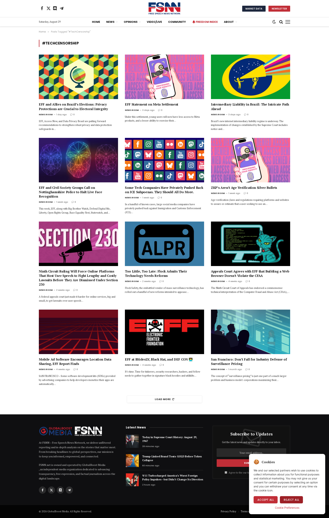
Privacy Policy (228, 511)
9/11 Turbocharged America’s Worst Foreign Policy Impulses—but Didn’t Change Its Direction (172, 477)
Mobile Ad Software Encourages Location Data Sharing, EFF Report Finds (75, 361)
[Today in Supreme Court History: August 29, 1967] (132, 441)
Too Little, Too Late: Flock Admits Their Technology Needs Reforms (156, 273)
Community (177, 22)
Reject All (291, 500)
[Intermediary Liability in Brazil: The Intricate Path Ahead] (250, 77)
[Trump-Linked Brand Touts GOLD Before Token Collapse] (132, 460)
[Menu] (287, 22)
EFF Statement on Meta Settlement (151, 104)
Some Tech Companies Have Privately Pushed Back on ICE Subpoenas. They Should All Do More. (164, 189)
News (110, 22)
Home (96, 22)
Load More (163, 399)
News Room (46, 114)
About (229, 22)
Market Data (253, 8)
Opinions (130, 22)
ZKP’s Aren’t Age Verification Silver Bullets (244, 187)
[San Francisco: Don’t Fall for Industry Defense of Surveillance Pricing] (250, 332)
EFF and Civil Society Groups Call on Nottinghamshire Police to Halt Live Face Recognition (70, 192)
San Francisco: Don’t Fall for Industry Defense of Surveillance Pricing (249, 361)
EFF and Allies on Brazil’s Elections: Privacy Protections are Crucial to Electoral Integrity (73, 106)
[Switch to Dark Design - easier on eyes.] (274, 22)
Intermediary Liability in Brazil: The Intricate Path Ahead (250, 106)
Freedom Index (207, 22)
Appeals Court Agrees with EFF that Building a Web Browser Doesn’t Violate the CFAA (250, 273)
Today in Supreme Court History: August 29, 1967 (169, 439)
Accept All (265, 500)
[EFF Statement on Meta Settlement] (164, 77)
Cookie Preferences (287, 507)
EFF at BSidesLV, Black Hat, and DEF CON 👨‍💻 (159, 359)
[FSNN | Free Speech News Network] (164, 8)
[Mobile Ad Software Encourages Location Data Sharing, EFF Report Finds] (78, 332)
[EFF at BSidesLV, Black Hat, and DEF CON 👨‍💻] (164, 332)
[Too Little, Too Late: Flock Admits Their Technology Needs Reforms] (164, 244)
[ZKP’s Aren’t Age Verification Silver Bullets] (250, 160)
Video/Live (154, 22)
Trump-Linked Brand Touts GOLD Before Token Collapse (172, 458)
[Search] (281, 22)
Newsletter (279, 8)
